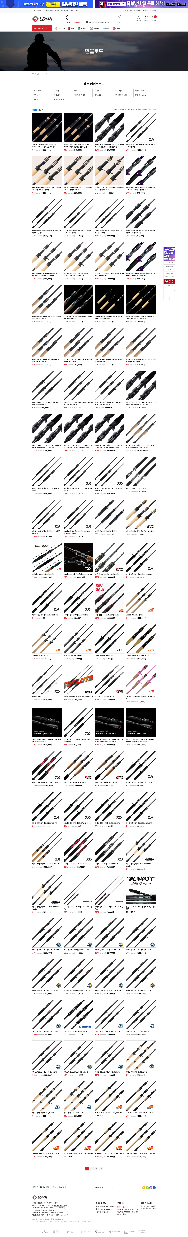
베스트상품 (61, 28)
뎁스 (75, 91)
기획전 (73, 28)
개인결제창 (153, 10)
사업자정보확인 (59, 1208)
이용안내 (55, 1187)
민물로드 (39, 74)
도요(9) (97, 91)
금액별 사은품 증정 (169, 276)
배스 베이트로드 (47, 74)
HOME (34, 74)
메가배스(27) (119, 91)
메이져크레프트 (140, 91)
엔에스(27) (98, 95)
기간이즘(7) (37, 91)
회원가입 (132, 10)
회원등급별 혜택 (169, 266)
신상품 (118, 28)
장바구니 (138, 10)
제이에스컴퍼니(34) (121, 95)
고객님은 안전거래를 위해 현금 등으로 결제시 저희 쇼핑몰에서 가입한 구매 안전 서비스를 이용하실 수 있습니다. (65, 1222)
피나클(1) (37, 99)
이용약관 (35, 1187)
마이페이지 (145, 10)
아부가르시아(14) (79, 95)
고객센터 (63, 1187)
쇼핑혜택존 (96, 28)
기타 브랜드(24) (59, 99)
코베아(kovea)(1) (140, 95)
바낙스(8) (37, 95)
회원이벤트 (84, 28)
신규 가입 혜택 (169, 262)
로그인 (126, 10)
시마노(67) (57, 95)
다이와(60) (57, 91)
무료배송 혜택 (169, 273)
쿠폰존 (169, 269)
